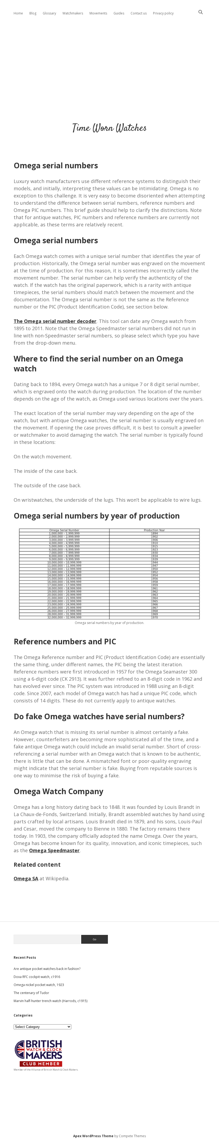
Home (18, 13)
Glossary (49, 13)
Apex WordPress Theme (93, 1136)
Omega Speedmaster (54, 850)
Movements (98, 13)
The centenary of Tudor (31, 993)
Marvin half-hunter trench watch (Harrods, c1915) (50, 1001)
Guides (119, 13)
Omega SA (26, 878)
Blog (32, 13)
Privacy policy (163, 13)
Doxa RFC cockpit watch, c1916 (37, 976)
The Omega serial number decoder (55, 321)
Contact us (139, 13)
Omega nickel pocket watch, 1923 (39, 985)
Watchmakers (72, 13)
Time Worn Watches (109, 128)
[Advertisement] (109, 65)
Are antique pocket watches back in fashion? (47, 968)
